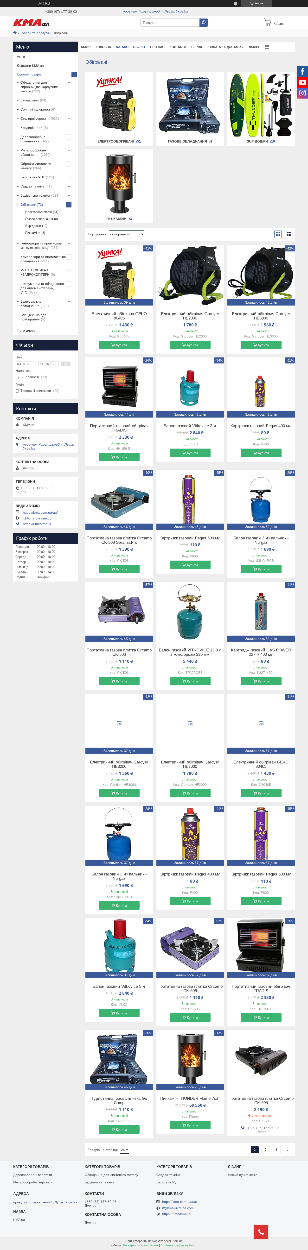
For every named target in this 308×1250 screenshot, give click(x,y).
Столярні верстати (35, 118)
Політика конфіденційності (178, 1245)
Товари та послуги (34, 33)
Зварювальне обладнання (31, 304)
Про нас (157, 47)
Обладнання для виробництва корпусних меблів (39, 87)
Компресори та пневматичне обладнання (43, 259)
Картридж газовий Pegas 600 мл (190, 538)
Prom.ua (177, 1241)
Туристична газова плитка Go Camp (119, 1100)
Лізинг (254, 47)
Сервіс (197, 47)
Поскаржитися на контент (140, 1245)
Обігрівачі (28, 204)
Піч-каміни (116, 219)
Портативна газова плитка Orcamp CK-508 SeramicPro (119, 540)
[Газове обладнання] (190, 105)
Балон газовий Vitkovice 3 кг (190, 426)
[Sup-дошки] (261, 105)
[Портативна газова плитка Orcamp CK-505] (261, 1060)
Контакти (178, 47)
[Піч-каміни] (119, 182)
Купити (121, 345)
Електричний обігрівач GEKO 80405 (119, 316)
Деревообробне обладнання (32, 139)
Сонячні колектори (35, 109)
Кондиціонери (31, 128)
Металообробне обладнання (33, 152)
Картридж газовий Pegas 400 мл (261, 426)
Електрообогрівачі (115, 141)
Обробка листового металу (35, 166)
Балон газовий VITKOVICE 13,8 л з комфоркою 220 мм (190, 652)
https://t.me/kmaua (37, 524)
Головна (103, 47)
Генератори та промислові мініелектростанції (41, 245)
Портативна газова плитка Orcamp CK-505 (261, 1100)
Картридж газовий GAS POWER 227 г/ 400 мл (261, 652)
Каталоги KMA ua (30, 66)
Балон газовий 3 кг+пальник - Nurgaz (261, 540)
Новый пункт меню (242, 1175)
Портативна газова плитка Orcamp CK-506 (119, 652)
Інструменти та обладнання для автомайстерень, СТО (42, 288)
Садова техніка (32, 186)
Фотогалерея (27, 330)
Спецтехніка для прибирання (33, 317)
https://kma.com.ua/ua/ (40, 512)
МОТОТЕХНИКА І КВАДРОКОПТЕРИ (35, 272)
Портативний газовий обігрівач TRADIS (119, 428)
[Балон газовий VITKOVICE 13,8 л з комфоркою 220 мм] (190, 612)
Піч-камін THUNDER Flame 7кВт (190, 1098)
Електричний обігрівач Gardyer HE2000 (190, 316)
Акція (85, 47)
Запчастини (29, 100)
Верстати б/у (166, 1182)
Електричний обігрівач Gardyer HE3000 (261, 316)
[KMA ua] (31, 22)
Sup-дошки (257, 141)
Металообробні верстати (32, 1182)
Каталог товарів (130, 47)
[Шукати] (203, 23)
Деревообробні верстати (32, 1175)
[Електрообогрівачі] (119, 105)
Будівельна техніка (35, 195)
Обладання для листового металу (111, 1175)
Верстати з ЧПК (32, 177)
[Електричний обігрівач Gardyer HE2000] (190, 275)
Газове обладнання (187, 141)
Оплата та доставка (226, 47)
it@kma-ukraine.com (38, 518)
